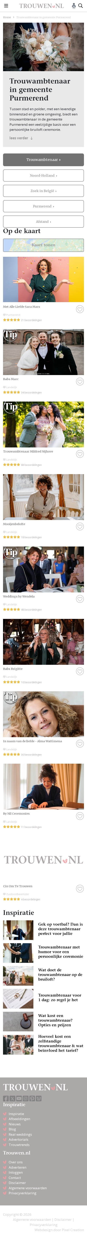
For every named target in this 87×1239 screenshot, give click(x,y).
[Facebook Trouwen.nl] (6, 1098)
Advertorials (18, 1139)
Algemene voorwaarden (28, 1188)
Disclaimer (17, 1182)
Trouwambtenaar (43, 160)
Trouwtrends (19, 1144)
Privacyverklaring (22, 1193)
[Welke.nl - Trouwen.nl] (39, 1099)
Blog (12, 1129)
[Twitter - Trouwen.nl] (12, 1099)
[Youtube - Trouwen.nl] (19, 1098)
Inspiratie (16, 1113)
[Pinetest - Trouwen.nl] (32, 1098)
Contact (15, 1177)
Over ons (16, 1162)
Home (7, 17)
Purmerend (42, 206)
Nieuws (15, 1124)
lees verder (19, 138)
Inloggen (16, 1172)
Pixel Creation (73, 1229)
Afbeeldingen (19, 1118)
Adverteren (17, 1167)
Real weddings (20, 1134)
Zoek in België (43, 191)
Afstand (42, 222)
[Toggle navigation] (6, 6)
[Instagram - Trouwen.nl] (26, 1099)
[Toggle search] (80, 6)
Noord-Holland (42, 175)
